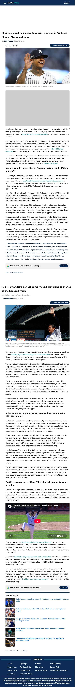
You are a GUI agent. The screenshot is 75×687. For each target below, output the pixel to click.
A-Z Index (11, 674)
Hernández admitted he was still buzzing (36, 542)
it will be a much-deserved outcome (35, 579)
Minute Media (12, 678)
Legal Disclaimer (41, 670)
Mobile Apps (12, 667)
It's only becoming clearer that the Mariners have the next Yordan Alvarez (35, 256)
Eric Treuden (9, 41)
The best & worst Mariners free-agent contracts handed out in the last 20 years (37, 250)
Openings (23, 664)
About (10, 664)
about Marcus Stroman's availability (35, 134)
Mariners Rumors (17, 273)
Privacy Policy (55, 667)
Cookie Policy (25, 670)
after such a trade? (51, 163)
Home (7, 273)
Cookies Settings (26, 674)
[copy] (16, 45)
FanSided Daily (25, 667)
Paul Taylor (8, 298)
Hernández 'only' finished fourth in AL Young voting (32, 557)
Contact (38, 664)
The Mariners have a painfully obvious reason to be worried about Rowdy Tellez (37, 253)
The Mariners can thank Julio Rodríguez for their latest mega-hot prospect (35, 259)
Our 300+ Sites (55, 664)
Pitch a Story (39, 667)
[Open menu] (5, 3)
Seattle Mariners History (19, 651)
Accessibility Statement (59, 670)
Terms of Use (12, 670)
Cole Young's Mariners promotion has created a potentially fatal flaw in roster (37, 247)
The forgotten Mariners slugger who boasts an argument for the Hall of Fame (36, 243)
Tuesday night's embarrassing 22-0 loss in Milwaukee (30, 354)
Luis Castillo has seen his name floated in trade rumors (43, 181)
